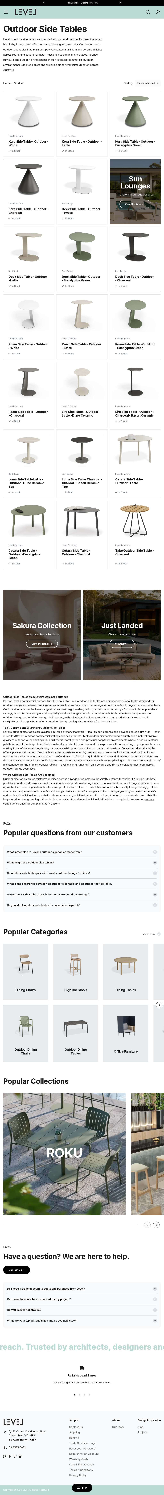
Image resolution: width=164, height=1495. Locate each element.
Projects (143, 1432)
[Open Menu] (5, 12)
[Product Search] (148, 12)
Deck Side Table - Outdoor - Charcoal (134, 278)
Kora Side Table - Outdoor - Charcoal (28, 211)
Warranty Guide (78, 1459)
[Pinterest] (15, 1456)
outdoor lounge (12, 717)
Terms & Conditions (81, 1470)
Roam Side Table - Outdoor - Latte (81, 346)
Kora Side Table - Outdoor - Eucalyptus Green (135, 143)
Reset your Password (82, 1448)
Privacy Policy (77, 1475)
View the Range (41, 643)
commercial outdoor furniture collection (46, 701)
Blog (140, 1427)
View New (121, 643)
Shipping (74, 1432)
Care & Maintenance (81, 1464)
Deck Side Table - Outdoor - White (81, 211)
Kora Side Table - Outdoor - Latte (82, 143)
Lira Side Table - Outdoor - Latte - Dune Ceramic (81, 413)
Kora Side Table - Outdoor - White (28, 143)
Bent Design (68, 203)
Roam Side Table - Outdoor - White (28, 346)
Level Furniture (15, 136)
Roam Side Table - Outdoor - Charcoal (28, 413)
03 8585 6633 (17, 1447)
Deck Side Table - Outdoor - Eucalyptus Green (81, 278)
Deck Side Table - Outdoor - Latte (27, 278)
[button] (119, 3)
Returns (74, 1437)
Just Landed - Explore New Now (82, 3)
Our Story (118, 1427)
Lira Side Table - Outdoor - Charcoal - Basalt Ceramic (134, 413)
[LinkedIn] (20, 1456)
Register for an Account (83, 1453)
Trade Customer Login (82, 1443)
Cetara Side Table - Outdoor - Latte (129, 481)
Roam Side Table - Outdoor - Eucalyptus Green (135, 346)
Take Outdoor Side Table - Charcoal (134, 552)
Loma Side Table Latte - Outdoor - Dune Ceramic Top (26, 483)
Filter (83, 1487)
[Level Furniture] (25, 12)
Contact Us (15, 1270)
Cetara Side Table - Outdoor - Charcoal (76, 552)
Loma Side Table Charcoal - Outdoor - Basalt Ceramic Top (82, 483)
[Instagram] (4, 1456)
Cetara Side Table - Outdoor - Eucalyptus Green (24, 554)
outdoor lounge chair (41, 717)
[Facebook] (10, 1456)
